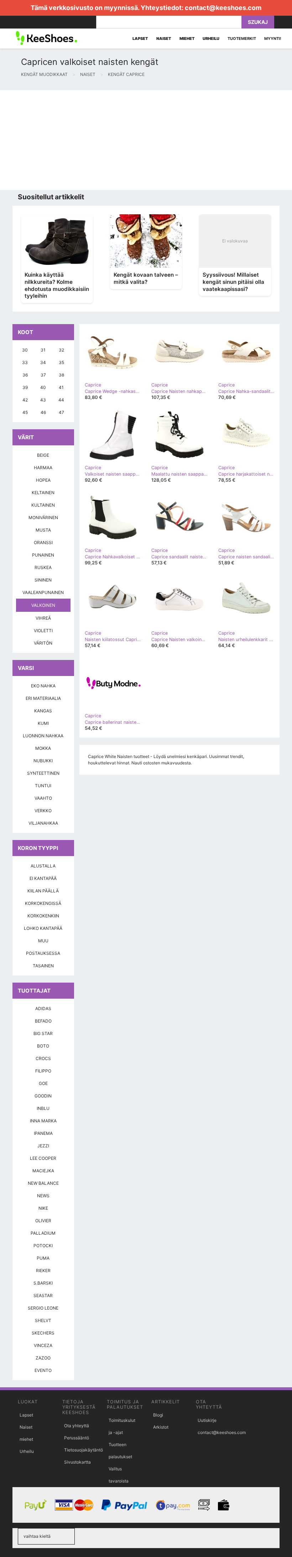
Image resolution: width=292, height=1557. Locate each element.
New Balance (43, 1183)
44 (61, 400)
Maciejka (43, 1170)
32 (61, 350)
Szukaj (258, 22)
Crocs (43, 1058)
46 (43, 412)
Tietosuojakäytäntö (83, 1450)
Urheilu (27, 1451)
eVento (43, 1370)
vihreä (43, 618)
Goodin (43, 1095)
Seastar (43, 1295)
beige (43, 455)
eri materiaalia (43, 698)
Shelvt (43, 1320)
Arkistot (160, 1427)
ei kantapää (43, 878)
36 (25, 375)
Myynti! (272, 38)
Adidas (43, 1008)
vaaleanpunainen (43, 592)
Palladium (43, 1233)
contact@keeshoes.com (223, 7)
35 (61, 362)
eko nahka (43, 685)
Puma (43, 1258)
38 (61, 375)
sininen (43, 580)
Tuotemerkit (242, 38)
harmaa (43, 467)
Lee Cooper (43, 1158)
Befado (43, 1021)
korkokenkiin (43, 915)
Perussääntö (76, 1437)
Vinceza (43, 1345)
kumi (43, 723)
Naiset (26, 1427)
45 (25, 412)
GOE (43, 1083)
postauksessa (43, 953)
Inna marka (43, 1120)
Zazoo (43, 1358)
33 (25, 362)
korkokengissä (43, 903)
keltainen (43, 492)
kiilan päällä (43, 890)
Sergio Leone (43, 1308)
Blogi (158, 1415)
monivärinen (43, 517)
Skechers (43, 1333)
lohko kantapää (43, 928)
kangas (43, 710)
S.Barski (43, 1283)
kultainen (43, 505)
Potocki (43, 1245)
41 (61, 387)
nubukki (43, 760)
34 (43, 362)
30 (25, 350)
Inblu (43, 1108)
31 (43, 350)
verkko (43, 810)
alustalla (43, 866)
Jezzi (43, 1145)
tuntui (43, 785)
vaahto (43, 798)
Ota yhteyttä (76, 1425)
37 (43, 375)
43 (43, 400)
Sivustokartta (77, 1462)
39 (25, 387)
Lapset (26, 1415)
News (43, 1195)
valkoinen (43, 605)
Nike (43, 1208)
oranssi (43, 542)
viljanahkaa (43, 823)
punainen (43, 555)
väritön (43, 643)
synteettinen (43, 773)
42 (25, 400)
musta (43, 530)
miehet (26, 1439)
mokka (43, 748)
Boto (43, 1046)
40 (43, 387)
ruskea (43, 567)
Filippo (43, 1071)
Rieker (43, 1270)
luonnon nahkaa (43, 735)
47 (61, 412)
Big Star (43, 1033)
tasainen (43, 965)
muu (43, 940)
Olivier (43, 1220)
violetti (43, 630)
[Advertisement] (146, 140)
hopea (43, 480)
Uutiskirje (207, 1420)
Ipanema (43, 1133)
